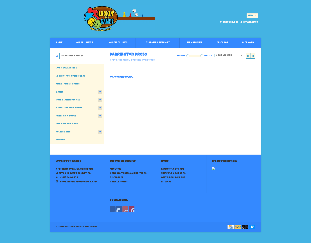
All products (84, 43)
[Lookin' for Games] (119, 18)
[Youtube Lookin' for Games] (125, 209)
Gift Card (248, 43)
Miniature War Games (69, 108)
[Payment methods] (231, 227)
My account (250, 22)
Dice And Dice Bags (67, 124)
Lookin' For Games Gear (70, 76)
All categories (118, 43)
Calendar (222, 43)
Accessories (63, 132)
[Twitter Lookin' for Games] (119, 209)
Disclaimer (117, 177)
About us (115, 169)
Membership (194, 43)
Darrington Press (143, 60)
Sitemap (166, 182)
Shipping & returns (173, 173)
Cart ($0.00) (230, 22)
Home (59, 43)
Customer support (157, 43)
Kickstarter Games (68, 84)
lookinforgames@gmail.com (78, 182)
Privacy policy (119, 182)
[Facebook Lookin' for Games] (113, 209)
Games (60, 92)
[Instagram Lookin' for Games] (131, 209)
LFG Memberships (66, 68)
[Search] (57, 56)
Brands (60, 140)
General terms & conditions (128, 173)
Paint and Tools (66, 116)
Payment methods (172, 169)
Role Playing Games (68, 100)
